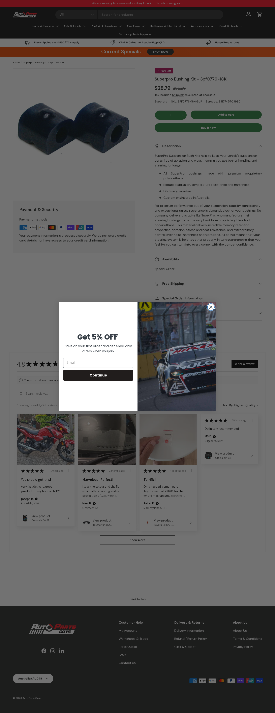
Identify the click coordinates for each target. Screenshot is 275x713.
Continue (98, 375)
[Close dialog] (210, 307)
